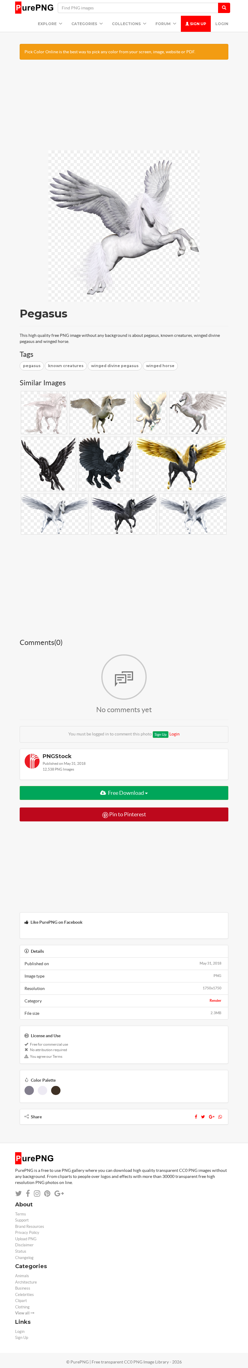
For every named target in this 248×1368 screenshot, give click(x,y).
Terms (20, 1214)
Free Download (126, 793)
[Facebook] (196, 1116)
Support (22, 1220)
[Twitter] (203, 1116)
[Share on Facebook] (28, 1193)
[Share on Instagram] (37, 1193)
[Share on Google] (59, 1193)
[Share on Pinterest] (47, 1193)
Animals (22, 1276)
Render (215, 1000)
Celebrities (24, 1294)
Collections (127, 23)
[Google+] (211, 1116)
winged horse (160, 365)
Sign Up (197, 23)
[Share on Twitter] (18, 1193)
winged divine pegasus (115, 365)
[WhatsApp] (220, 1116)
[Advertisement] (124, 108)
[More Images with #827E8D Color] (29, 1090)
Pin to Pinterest (127, 814)
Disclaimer (24, 1245)
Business (22, 1288)
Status (20, 1251)
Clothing (22, 1307)
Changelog (24, 1257)
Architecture (26, 1282)
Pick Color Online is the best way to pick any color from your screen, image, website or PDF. (109, 51)
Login (221, 23)
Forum (163, 23)
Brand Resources (29, 1226)
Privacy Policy (27, 1232)
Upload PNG (26, 1239)
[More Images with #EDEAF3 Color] (42, 1090)
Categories (84, 23)
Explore (47, 23)
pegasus (32, 365)
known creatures (65, 365)
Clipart (21, 1300)
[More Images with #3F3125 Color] (55, 1090)
